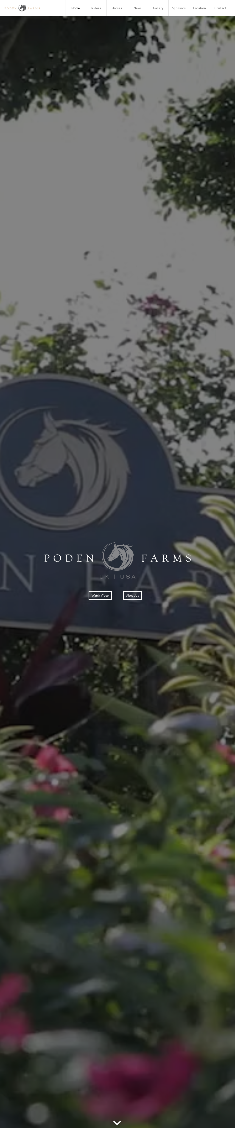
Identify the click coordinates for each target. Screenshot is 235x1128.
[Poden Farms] (22, 8)
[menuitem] (75, 8)
